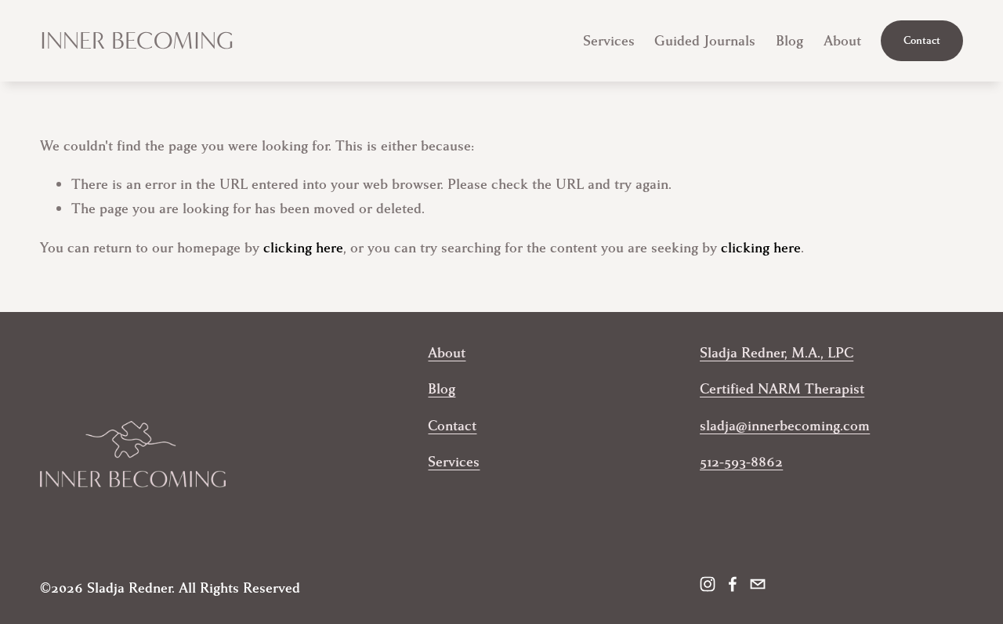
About (842, 40)
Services (609, 40)
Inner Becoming (137, 40)
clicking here (303, 247)
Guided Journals (704, 40)
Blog (789, 40)
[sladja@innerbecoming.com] (758, 584)
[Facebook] (732, 584)
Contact (921, 41)
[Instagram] (707, 584)
